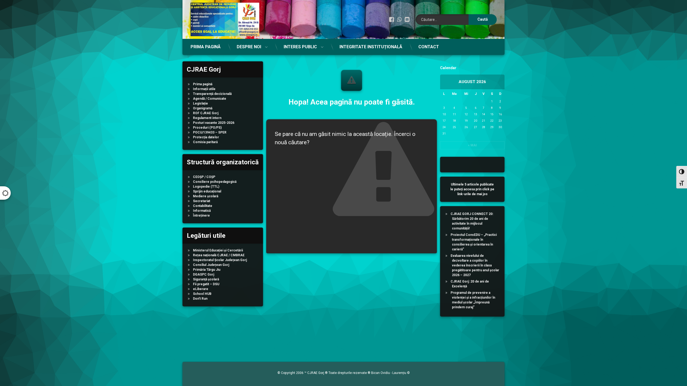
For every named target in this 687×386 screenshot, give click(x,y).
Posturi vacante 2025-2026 (213, 123)
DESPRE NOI (249, 46)
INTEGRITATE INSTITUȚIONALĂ (370, 46)
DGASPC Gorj (203, 274)
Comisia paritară (205, 142)
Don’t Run (200, 298)
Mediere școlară (205, 196)
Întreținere (201, 215)
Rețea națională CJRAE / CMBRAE (218, 255)
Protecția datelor (206, 137)
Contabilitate (202, 206)
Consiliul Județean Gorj (211, 265)
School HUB (202, 294)
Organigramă (202, 108)
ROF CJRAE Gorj (205, 113)
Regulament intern (207, 118)
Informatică (202, 211)
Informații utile (204, 89)
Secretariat (201, 201)
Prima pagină (202, 84)
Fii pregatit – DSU (206, 284)
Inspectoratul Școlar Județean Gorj (220, 260)
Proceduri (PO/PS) (207, 127)
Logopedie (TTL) (206, 186)
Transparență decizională (212, 94)
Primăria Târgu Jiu (206, 270)
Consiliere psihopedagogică (214, 182)
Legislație (200, 103)
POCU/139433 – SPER (209, 132)
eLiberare (200, 289)
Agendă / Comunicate (209, 99)
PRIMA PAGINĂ (206, 46)
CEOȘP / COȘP (204, 177)
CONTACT (428, 46)
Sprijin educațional (207, 191)
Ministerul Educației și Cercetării (218, 250)
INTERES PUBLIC (300, 46)
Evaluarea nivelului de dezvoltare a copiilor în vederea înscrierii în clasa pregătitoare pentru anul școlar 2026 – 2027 (475, 265)
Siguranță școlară (206, 279)
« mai (472, 145)
